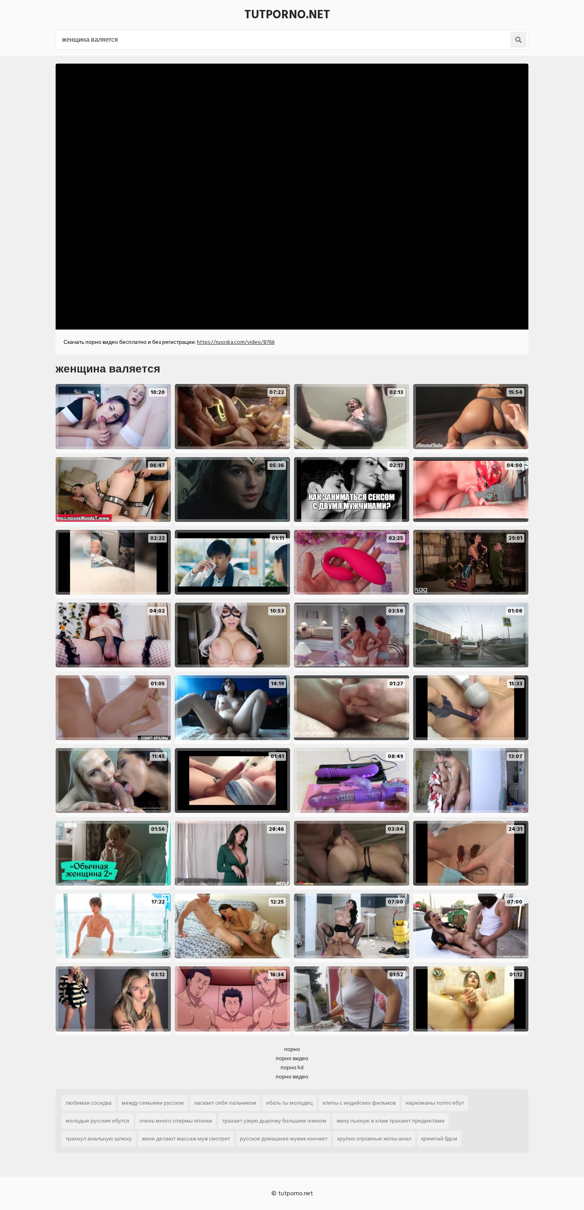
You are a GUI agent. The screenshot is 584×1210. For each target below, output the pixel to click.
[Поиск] (518, 40)
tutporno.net (287, 14)
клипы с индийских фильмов (359, 1102)
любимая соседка (89, 1102)
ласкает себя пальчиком (225, 1102)
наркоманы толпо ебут (435, 1102)
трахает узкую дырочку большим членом (274, 1120)
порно (292, 1049)
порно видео (292, 1058)
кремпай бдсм (439, 1138)
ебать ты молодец (289, 1102)
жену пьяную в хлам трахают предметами (390, 1120)
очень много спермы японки (175, 1120)
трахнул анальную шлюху (99, 1138)
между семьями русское (153, 1102)
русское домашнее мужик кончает (283, 1138)
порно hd (292, 1067)
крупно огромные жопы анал (374, 1138)
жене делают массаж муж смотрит (186, 1138)
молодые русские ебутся (98, 1120)
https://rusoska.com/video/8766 (236, 342)
